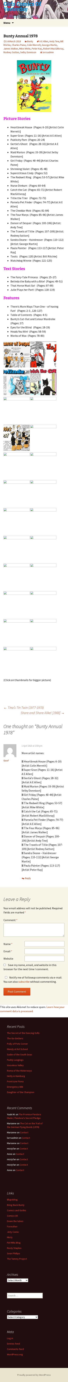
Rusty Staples (14, 1248)
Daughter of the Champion (20, 1092)
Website (8, 958)
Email (7, 951)
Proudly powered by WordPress (34, 1374)
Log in (10, 1338)
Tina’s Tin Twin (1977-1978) (23, 707)
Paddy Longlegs (15, 1059)
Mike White (25, 48)
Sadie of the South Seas (19, 1054)
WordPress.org (15, 1354)
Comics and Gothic (16, 1210)
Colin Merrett (34, 45)
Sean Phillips (13, 1253)
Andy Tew (54, 41)
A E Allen (43, 41)
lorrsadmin (48, 52)
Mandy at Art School (17, 1049)
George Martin (49, 45)
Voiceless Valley (15, 1065)
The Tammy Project (17, 1258)
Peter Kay (37, 48)
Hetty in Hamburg (16, 1076)
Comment (10, 920)
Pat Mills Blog (14, 1242)
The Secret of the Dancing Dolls (23, 1033)
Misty (10, 1237)
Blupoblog (12, 1199)
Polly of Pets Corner (17, 1043)
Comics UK (12, 1215)
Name (7, 944)
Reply (28, 878)
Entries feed (13, 1343)
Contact (24, 1132)
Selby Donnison (28, 52)
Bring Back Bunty (15, 1205)
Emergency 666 (15, 1086)
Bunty (30, 41)
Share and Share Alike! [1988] (43, 713)
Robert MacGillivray (53, 48)
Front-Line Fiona (15, 1081)
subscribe (24, 981)
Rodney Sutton (11, 52)
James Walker (10, 48)
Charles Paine (19, 45)
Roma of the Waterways (19, 1070)
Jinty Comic (13, 1231)
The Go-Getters (15, 1038)
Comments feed (15, 1349)
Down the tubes (15, 1221)
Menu (6, 22)
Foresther (12, 1226)
